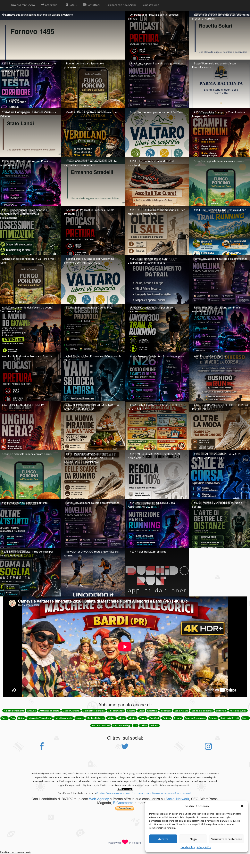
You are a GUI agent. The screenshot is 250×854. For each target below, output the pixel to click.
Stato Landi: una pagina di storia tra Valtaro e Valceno (28, 114)
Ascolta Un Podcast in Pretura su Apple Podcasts (89, 211)
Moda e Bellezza (95, 718)
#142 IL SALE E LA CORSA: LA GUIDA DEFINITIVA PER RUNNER (216, 455)
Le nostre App (150, 4)
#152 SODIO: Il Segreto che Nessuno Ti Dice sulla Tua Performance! (156, 211)
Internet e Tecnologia (39, 718)
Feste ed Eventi (238, 710)
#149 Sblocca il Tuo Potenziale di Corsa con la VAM (92, 358)
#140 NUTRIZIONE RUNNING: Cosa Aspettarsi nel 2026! (151, 504)
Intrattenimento (63, 718)
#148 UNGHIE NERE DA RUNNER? (23, 405)
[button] (242, 806)
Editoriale (221, 710)
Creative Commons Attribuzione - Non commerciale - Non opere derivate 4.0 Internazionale (144, 793)
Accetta (163, 839)
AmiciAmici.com (23, 5)
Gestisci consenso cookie (15, 852)
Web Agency (99, 798)
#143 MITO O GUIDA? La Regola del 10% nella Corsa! (154, 455)
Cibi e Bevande (116, 710)
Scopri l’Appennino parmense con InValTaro (156, 112)
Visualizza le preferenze (226, 839)
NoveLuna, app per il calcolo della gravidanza (156, 63)
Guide (21, 718)
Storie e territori (101, 725)
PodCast (154, 718)
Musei (122, 718)
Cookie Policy (188, 847)
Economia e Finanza (201, 710)
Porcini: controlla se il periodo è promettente (84, 65)
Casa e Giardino (71, 710)
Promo (178, 718)
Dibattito (152, 710)
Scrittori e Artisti (230, 718)
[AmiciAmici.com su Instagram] (208, 748)
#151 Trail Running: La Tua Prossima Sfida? (220, 209)
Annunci (31, 710)
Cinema (131, 710)
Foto (71, 4)
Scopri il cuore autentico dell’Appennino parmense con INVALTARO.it (89, 260)
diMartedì (166, 710)
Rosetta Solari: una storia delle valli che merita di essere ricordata (221, 16)
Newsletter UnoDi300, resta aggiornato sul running (91, 553)
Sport (245, 718)
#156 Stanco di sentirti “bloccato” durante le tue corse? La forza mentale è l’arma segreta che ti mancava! (28, 67)
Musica (132, 718)
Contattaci (93, 4)
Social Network (177, 798)
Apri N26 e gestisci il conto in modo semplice (157, 356)
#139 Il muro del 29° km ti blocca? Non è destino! (217, 504)
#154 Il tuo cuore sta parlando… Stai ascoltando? (151, 163)
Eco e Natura (181, 710)
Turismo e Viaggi (122, 725)
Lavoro (79, 718)
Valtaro (154, 725)
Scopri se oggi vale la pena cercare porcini (219, 161)
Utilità (143, 725)
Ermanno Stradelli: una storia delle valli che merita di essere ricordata (90, 163)
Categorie (51, 4)
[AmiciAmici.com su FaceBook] (41, 748)
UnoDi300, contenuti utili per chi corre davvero (152, 309)
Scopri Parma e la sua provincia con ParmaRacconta (214, 65)
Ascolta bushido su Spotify (210, 356)
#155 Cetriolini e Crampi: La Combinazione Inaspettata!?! (218, 114)
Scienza (213, 718)
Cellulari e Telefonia (93, 710)
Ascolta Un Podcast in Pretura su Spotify (27, 356)
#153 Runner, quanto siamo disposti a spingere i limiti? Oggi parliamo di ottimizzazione (23, 213)
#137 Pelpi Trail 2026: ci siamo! (148, 551)
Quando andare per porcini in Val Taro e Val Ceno (27, 260)
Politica (166, 718)
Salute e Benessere (195, 718)
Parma (142, 718)
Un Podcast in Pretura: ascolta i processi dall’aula (153, 16)
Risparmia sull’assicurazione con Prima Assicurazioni (24, 163)
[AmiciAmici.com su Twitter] (125, 748)
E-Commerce (123, 802)
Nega (193, 839)
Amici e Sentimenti (14, 710)
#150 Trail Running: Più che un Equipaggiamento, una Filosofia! (147, 260)
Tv (135, 725)
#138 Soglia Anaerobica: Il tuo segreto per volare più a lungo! (26, 553)
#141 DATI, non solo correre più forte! (25, 502)
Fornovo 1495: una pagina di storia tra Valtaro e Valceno (39, 14)
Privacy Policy (204, 847)
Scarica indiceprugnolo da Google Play (89, 307)
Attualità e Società (49, 710)
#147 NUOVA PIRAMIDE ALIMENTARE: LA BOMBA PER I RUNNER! (91, 407)
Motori (111, 718)
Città (141, 710)
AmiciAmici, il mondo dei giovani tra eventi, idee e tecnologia (26, 309)
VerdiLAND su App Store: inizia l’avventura (92, 112)
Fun (13, 718)
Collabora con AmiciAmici (120, 4)
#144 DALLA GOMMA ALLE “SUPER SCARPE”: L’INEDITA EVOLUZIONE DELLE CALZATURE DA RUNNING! (90, 457)
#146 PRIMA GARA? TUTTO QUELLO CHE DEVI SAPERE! (155, 407)
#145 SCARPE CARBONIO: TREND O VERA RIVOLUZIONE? (220, 407)
